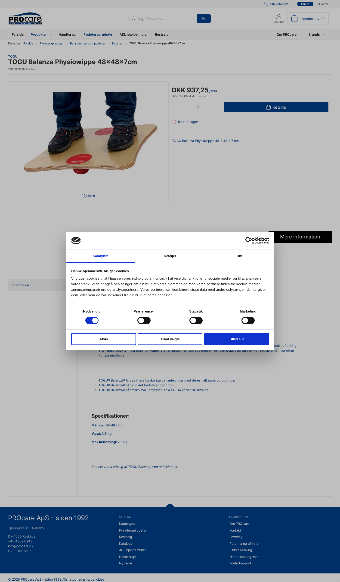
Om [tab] (239, 256)
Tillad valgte (170, 339)
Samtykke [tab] (101, 256)
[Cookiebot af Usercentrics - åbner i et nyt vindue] (249, 240)
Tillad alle (236, 339)
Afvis (103, 339)
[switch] (144, 320)
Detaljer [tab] (170, 256)
